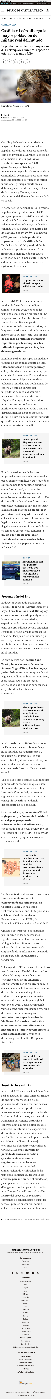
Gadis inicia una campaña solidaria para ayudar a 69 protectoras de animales (33, 1062)
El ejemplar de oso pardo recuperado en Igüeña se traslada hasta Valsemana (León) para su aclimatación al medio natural (33, 718)
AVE (19, 4)
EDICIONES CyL (42, 1)
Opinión (25, 1316)
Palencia (25, 1297)
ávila (3, 19)
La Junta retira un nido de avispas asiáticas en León (33, 283)
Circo (44, 4)
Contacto (25, 1264)
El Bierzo (25, 1294)
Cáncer (13, 4)
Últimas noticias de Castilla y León (25, 1347)
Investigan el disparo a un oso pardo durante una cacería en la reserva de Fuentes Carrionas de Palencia (33, 448)
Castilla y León (8, 25)
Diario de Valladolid (25, 1359)
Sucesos (26, 1325)
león (19, 19)
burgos (11, 19)
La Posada (25, 1335)
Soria (25, 1307)
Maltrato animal (28, 4)
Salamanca (25, 1300)
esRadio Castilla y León (25, 1372)
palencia (27, 19)
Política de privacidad (22, 1392)
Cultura (25, 1319)
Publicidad (25, 1261)
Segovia (13, 1219)
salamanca (38, 19)
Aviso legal (10, 1392)
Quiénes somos (25, 1258)
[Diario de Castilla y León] (25, 10)
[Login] (48, 10)
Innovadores (25, 1341)
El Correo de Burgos (25, 1363)
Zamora (21, 1219)
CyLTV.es (25, 1369)
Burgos (25, 1288)
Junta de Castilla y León (35, 1219)
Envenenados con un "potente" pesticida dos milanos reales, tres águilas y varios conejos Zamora (32, 570)
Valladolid (25, 1310)
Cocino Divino (25, 1331)
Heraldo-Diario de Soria (25, 1366)
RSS (25, 1267)
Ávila (25, 1285)
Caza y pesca (25, 1328)
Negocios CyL (25, 1344)
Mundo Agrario (25, 1338)
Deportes (25, 1322)
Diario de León (26, 1356)
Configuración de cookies (26, 1395)
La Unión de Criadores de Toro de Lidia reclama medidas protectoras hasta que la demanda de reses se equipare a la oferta (33, 867)
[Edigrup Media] (25, 1383)
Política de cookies (38, 1392)
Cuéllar (38, 4)
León (7, 1219)
